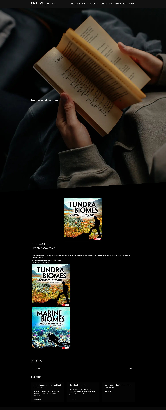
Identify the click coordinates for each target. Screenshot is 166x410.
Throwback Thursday (78, 385)
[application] (87, 4)
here (53, 260)
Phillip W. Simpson (43, 3)
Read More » (37, 399)
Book (46, 244)
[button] (32, 360)
